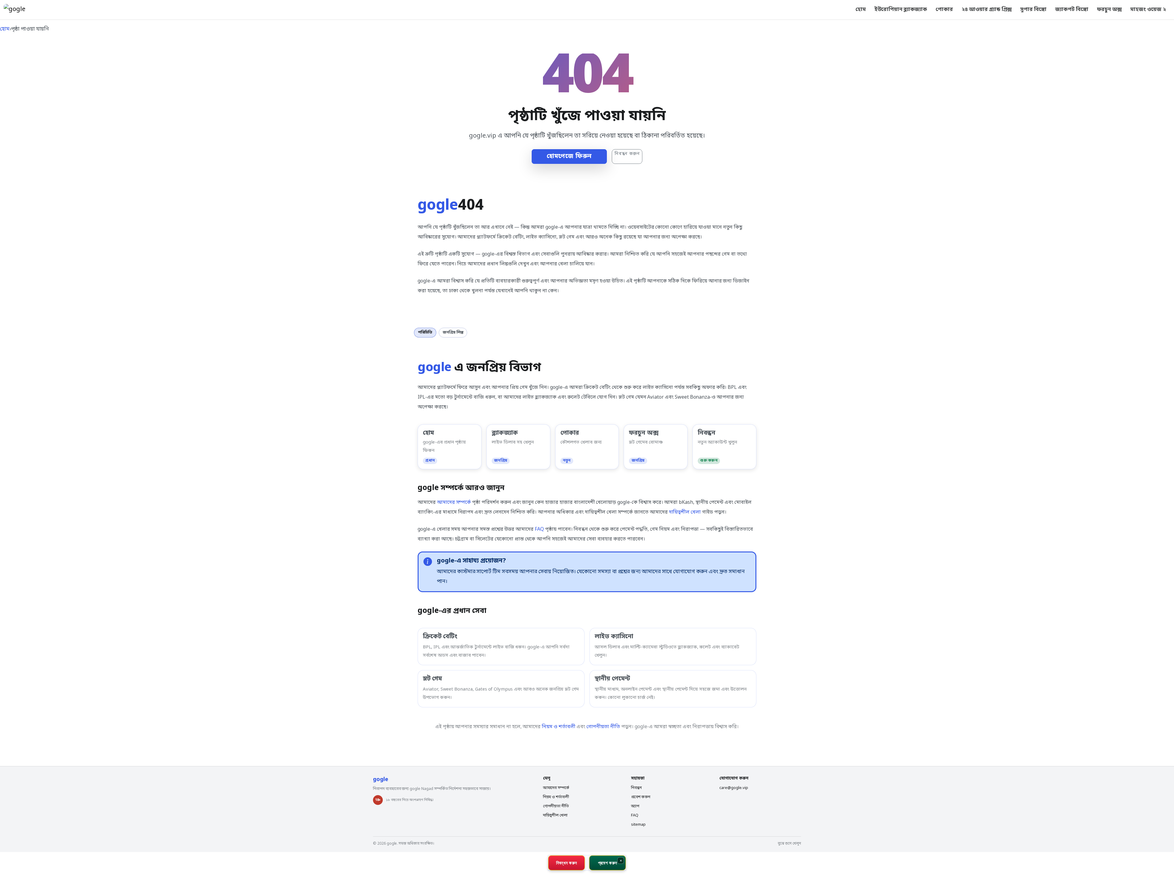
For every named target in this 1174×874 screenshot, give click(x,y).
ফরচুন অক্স (1109, 9)
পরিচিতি (425, 332)
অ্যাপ (635, 806)
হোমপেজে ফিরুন (569, 156)
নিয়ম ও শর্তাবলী (558, 727)
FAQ (539, 529)
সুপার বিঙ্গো (1033, 9)
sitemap (638, 824)
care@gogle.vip (733, 788)
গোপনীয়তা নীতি (603, 727)
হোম (860, 9)
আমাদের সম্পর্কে (454, 502)
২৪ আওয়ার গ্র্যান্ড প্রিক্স (987, 9)
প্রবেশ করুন (640, 797)
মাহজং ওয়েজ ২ (1148, 9)
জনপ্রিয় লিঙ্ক (453, 332)
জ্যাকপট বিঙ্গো (1071, 9)
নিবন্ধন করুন (627, 154)
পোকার (944, 9)
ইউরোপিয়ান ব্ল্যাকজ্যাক (900, 9)
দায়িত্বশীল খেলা (685, 512)
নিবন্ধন (636, 788)
